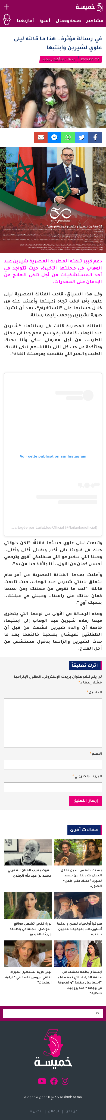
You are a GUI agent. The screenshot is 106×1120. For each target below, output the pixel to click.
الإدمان (94, 282)
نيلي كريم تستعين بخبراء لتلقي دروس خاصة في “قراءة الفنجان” (28, 978)
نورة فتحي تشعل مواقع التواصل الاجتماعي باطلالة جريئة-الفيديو (31, 929)
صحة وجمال (68, 21)
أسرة (44, 21)
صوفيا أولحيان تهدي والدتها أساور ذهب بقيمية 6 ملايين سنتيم (79, 929)
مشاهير (94, 21)
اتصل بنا (35, 1111)
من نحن (71, 1111)
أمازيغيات (23, 21)
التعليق (94, 693)
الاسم (96, 754)
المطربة (59, 261)
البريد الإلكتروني (87, 777)
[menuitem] (94, 21)
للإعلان (53, 1111)
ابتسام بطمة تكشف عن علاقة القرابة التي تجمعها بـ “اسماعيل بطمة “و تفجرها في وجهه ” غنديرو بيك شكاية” (79, 983)
